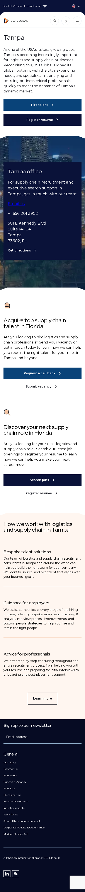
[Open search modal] (54, 20)
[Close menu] (77, 20)
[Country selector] (42, 6)
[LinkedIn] (6, 873)
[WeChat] (15, 873)
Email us (16, 203)
